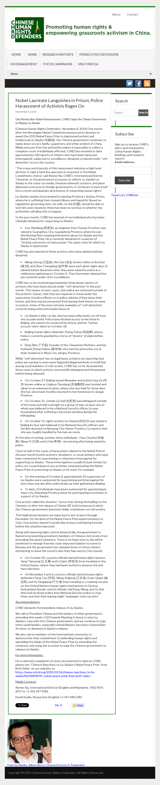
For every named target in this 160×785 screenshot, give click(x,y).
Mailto (77, 706)
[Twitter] (129, 83)
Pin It (58, 705)
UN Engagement (23, 64)
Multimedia (88, 64)
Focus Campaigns (57, 64)
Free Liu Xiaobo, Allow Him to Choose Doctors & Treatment (46, 765)
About (116, 14)
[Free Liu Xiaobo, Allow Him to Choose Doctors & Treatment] (57, 741)
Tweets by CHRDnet (124, 195)
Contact (132, 14)
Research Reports (58, 54)
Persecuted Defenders (99, 54)
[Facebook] (138, 83)
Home (16, 54)
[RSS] (147, 83)
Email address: (125, 162)
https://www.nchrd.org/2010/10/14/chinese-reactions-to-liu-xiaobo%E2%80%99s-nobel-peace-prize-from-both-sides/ (55, 674)
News (32, 54)
